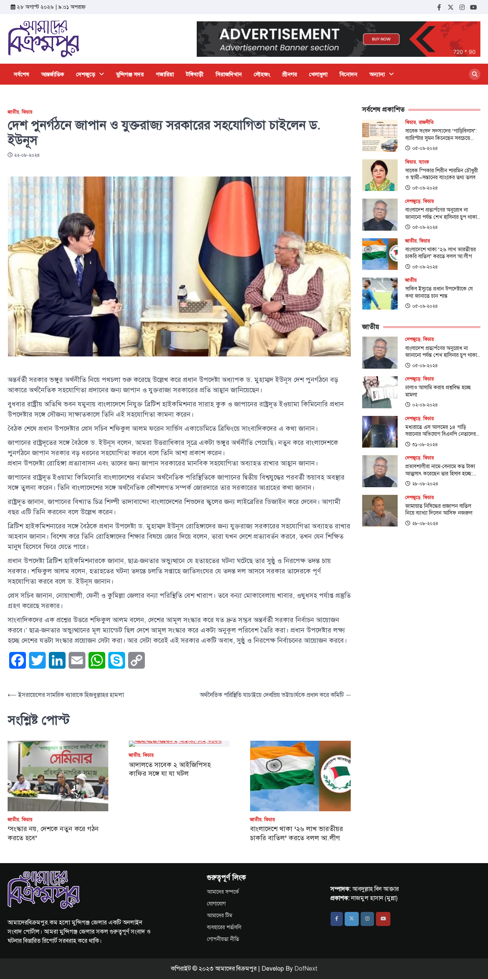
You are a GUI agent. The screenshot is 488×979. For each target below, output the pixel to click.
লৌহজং (262, 74)
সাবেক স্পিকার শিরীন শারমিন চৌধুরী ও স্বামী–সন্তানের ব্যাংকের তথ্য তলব (441, 174)
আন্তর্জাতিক (52, 74)
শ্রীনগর (290, 74)
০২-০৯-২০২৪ (425, 405)
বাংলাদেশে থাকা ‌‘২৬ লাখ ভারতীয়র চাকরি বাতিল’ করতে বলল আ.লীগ (296, 833)
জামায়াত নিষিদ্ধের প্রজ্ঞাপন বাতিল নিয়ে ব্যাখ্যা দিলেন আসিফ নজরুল (438, 509)
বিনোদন (348, 74)
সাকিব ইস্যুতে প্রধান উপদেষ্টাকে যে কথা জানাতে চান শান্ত (439, 292)
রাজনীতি (426, 122)
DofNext (306, 969)
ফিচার (27, 112)
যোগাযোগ (216, 903)
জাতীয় (13, 112)
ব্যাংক (424, 162)
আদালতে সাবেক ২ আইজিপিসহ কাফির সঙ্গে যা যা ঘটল (170, 769)
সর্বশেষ (21, 74)
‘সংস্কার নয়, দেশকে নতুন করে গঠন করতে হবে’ (53, 833)
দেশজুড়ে (85, 74)
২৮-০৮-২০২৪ (425, 484)
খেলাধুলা (318, 74)
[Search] (474, 74)
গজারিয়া (165, 74)
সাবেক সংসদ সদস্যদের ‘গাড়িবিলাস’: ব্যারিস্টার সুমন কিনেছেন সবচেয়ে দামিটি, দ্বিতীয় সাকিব (441, 134)
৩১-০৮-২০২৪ (425, 444)
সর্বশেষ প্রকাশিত (383, 109)
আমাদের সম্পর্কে (223, 892)
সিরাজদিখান (229, 74)
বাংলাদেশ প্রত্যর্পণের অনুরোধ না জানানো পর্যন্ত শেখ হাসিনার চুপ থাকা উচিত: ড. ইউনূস (441, 213)
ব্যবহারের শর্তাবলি (224, 927)
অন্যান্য (377, 74)
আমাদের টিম (219, 915)
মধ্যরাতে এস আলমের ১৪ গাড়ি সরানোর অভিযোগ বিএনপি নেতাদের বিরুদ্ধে (440, 431)
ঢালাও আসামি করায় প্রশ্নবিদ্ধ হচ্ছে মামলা (438, 391)
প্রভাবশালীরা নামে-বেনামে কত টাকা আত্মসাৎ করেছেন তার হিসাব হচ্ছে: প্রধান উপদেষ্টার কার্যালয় (440, 470)
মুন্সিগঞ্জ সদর (130, 74)
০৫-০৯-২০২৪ (425, 148)
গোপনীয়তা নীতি (223, 939)
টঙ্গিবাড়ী (195, 74)
